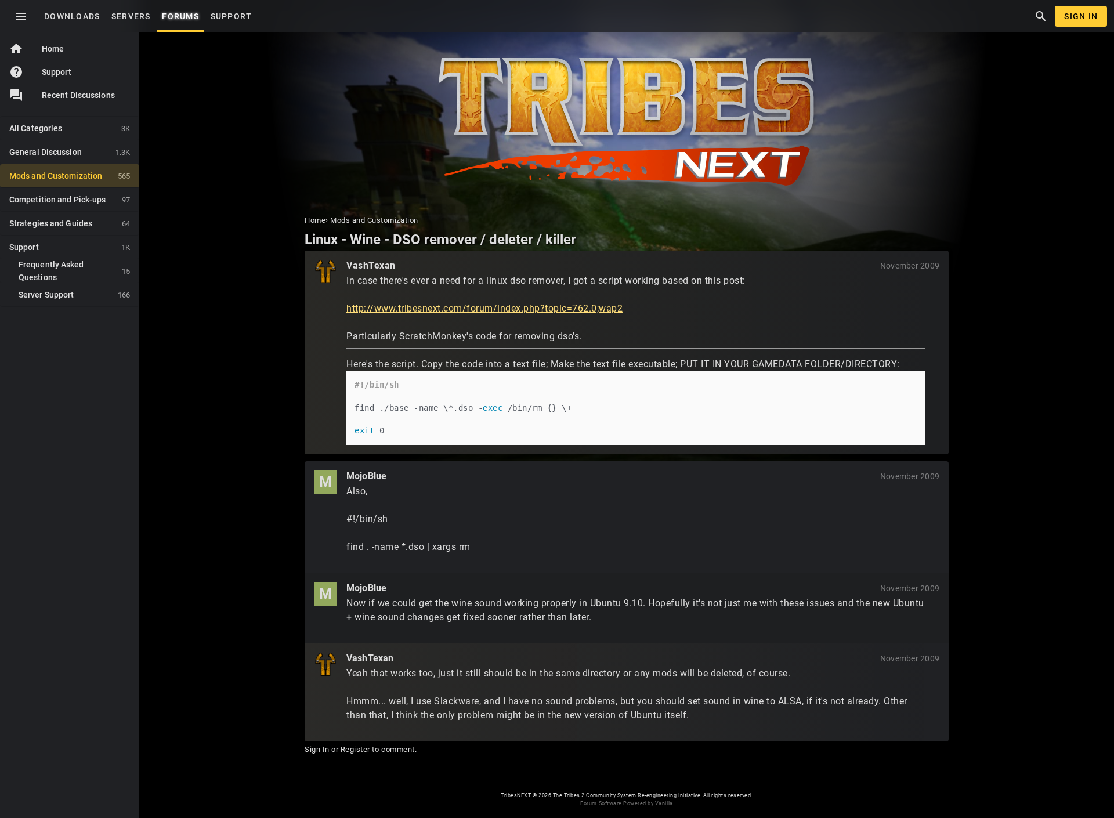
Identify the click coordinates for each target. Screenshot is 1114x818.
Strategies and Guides (69, 223)
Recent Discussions (78, 95)
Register (355, 749)
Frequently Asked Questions (74, 271)
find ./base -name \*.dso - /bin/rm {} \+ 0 (463, 407)
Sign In (1081, 16)
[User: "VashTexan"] (325, 271)
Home (36, 49)
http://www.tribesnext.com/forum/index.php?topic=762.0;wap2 (484, 308)
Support (40, 72)
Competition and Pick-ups (69, 199)
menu (21, 16)
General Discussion (69, 152)
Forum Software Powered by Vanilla (626, 803)
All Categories (69, 128)
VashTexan (371, 265)
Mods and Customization (69, 175)
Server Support (74, 294)
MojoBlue (366, 476)
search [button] (1041, 16)
